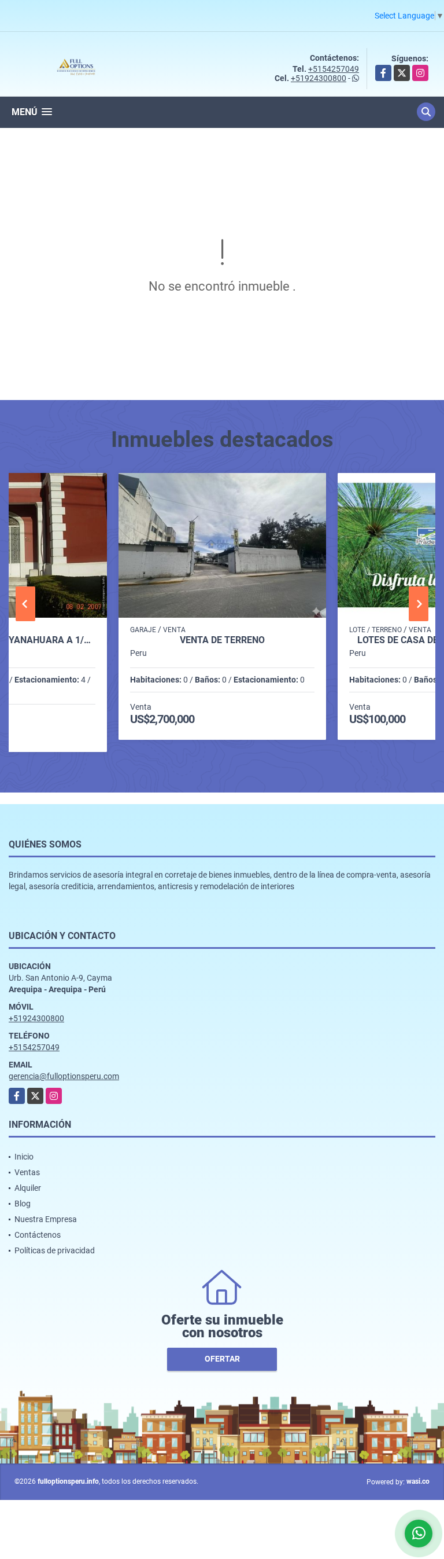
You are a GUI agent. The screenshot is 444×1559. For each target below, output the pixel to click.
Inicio (24, 1156)
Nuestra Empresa (45, 1219)
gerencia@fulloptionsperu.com (64, 1076)
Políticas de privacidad (54, 1250)
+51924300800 (318, 78)
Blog (22, 1203)
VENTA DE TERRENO (222, 640)
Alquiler (27, 1188)
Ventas (27, 1172)
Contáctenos (37, 1234)
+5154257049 (333, 69)
